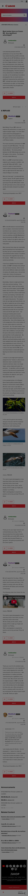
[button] (25, 2)
